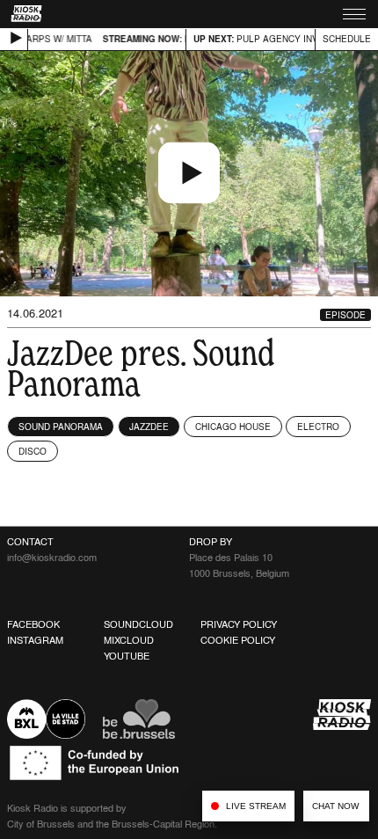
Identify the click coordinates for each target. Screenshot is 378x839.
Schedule (347, 39)
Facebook (33, 624)
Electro (318, 426)
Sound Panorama (60, 426)
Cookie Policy (237, 640)
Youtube (126, 656)
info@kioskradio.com (52, 558)
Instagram (35, 640)
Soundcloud (138, 624)
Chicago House (233, 426)
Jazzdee (149, 426)
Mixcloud (129, 640)
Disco (32, 451)
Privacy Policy (238, 624)
